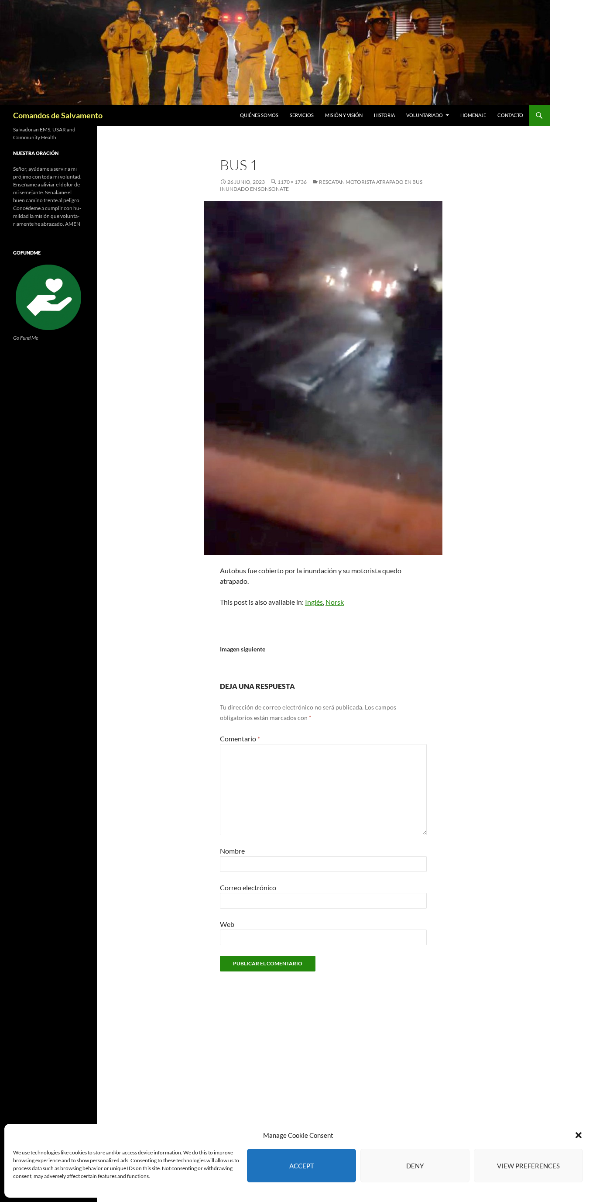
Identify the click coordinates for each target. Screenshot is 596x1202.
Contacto (510, 115)
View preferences (528, 1166)
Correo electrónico (248, 887)
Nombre (232, 851)
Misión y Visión (344, 115)
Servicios (302, 115)
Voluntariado (424, 115)
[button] (578, 1135)
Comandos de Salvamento (58, 115)
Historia (384, 115)
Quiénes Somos (259, 115)
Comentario (240, 738)
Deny (415, 1166)
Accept (301, 1166)
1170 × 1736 (292, 182)
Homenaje (473, 115)
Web (227, 924)
